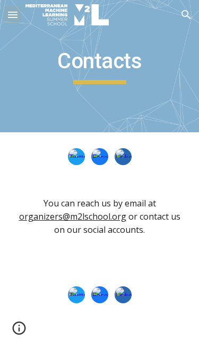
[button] (12, 14)
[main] (99, 66)
